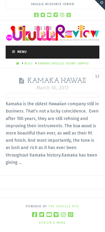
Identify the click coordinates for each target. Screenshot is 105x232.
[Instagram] (62, 14)
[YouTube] (49, 14)
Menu (22, 52)
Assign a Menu (52, 222)
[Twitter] (43, 14)
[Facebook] (36, 14)
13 (97, 76)
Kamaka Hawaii (56, 81)
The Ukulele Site (63, 206)
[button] (100, 5)
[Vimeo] (55, 14)
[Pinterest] (68, 14)
